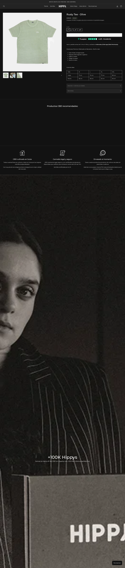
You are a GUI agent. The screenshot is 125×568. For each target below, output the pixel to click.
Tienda (46, 6)
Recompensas (92, 6)
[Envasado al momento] (102, 153)
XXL (80, 29)
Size (68, 26)
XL (75, 29)
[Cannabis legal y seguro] (62, 153)
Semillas (52, 6)
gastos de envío (82, 20)
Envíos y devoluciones (76, 85)
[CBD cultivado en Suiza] (22, 153)
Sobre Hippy (73, 6)
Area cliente (82, 6)
